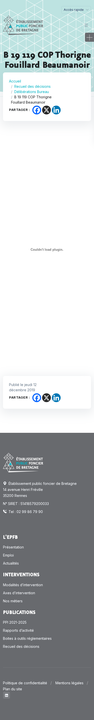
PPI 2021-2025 (15, 622)
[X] (46, 110)
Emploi (8, 555)
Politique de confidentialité (25, 683)
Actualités (11, 563)
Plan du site (12, 689)
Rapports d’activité (18, 630)
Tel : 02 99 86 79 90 (25, 512)
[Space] (23, 462)
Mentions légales (69, 683)
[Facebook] (36, 110)
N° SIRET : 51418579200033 (26, 503)
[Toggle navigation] (86, 25)
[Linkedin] (56, 110)
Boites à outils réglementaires (27, 638)
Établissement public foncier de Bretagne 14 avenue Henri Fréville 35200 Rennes (40, 489)
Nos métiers (13, 601)
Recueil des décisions (32, 86)
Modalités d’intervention (23, 585)
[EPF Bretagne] (23, 25)
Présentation (13, 547)
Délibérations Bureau (31, 92)
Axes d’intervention (19, 593)
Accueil (15, 81)
